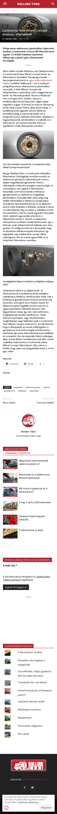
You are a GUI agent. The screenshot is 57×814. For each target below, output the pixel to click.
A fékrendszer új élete (31, 530)
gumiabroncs (9, 391)
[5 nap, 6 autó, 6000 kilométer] (10, 506)
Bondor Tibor (11, 39)
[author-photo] (28, 427)
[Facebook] (24, 788)
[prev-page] (5, 544)
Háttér (14, 10)
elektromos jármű (33, 387)
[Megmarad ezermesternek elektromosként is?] (10, 464)
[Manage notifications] (6, 807)
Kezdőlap (5, 10)
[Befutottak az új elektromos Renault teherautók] (10, 478)
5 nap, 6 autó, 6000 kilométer (35, 502)
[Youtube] (32, 788)
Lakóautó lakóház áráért (31, 701)
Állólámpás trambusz (29, 709)
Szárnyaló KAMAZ (45, 402)
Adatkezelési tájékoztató (28, 802)
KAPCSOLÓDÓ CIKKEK (15, 449)
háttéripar (22, 391)
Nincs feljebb (9, 402)
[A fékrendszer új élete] (10, 534)
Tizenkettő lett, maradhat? (32, 682)
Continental (18, 387)
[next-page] (9, 544)
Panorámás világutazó (30, 725)
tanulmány (34, 391)
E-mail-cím (10, 565)
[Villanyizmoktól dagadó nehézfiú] (10, 520)
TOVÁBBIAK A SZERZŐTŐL (18, 453)
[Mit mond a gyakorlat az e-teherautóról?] (10, 492)
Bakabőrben (25, 717)
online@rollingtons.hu (34, 779)
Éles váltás (23, 734)
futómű (46, 387)
